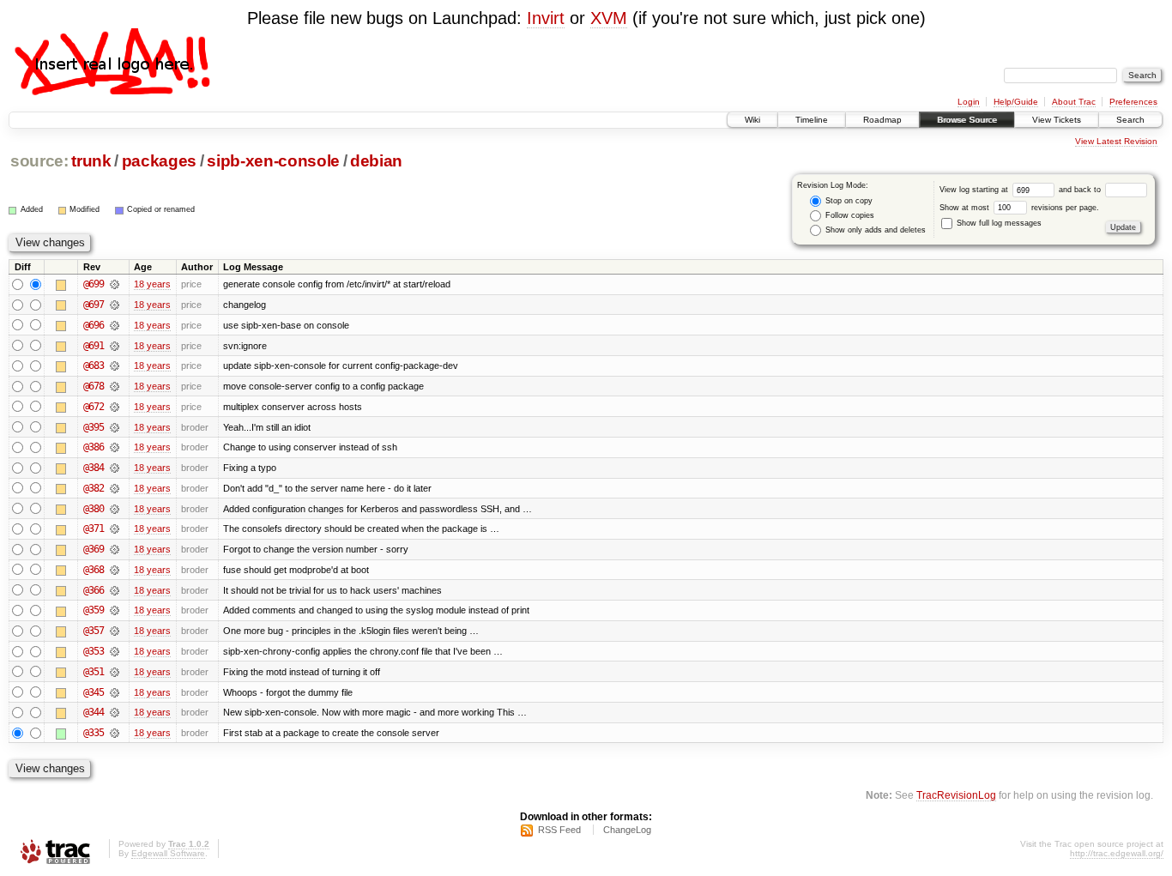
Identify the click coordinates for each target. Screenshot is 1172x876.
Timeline (811, 119)
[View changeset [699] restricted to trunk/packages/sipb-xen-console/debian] (114, 284)
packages (159, 161)
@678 (93, 386)
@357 (93, 631)
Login (969, 101)
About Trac (1074, 101)
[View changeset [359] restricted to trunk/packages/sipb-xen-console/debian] (114, 610)
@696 (93, 325)
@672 (93, 407)
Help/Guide (1016, 101)
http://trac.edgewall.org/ (1116, 853)
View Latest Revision (1116, 141)
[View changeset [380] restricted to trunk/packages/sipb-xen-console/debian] (114, 509)
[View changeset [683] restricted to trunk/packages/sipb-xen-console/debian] (114, 365)
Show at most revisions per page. (1019, 207)
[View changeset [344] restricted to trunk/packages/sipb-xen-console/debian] (114, 712)
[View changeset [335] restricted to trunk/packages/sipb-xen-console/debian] (114, 733)
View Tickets (1056, 119)
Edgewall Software (168, 853)
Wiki (752, 119)
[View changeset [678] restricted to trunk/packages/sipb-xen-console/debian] (114, 386)
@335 (93, 733)
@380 (93, 509)
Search (1130, 119)
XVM (608, 18)
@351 (93, 672)
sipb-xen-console (273, 161)
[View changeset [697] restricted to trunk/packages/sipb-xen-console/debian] (114, 305)
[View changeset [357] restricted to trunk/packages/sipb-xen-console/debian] (114, 631)
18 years (152, 284)
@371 (93, 529)
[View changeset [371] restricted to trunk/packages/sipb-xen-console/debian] (114, 529)
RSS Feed (559, 830)
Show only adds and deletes (874, 230)
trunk (91, 161)
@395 (93, 427)
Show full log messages (998, 223)
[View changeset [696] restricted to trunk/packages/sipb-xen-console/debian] (114, 325)
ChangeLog (627, 830)
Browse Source (967, 119)
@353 (93, 651)
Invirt (546, 18)
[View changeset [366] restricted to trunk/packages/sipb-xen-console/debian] (114, 590)
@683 (93, 365)
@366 (93, 590)
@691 (93, 346)
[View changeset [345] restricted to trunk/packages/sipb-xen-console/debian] (114, 692)
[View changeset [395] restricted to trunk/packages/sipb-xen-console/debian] (114, 427)
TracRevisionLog (956, 794)
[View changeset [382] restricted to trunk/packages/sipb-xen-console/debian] (114, 488)
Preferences (1133, 101)
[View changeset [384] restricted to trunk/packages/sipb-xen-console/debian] (114, 468)
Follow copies (848, 215)
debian (376, 161)
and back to (1081, 189)
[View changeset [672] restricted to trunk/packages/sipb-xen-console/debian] (114, 407)
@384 (93, 468)
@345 (93, 692)
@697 (93, 305)
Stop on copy (848, 200)
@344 (93, 712)
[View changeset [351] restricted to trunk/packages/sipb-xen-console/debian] (114, 672)
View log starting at (975, 189)
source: (39, 161)
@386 (93, 447)
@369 (93, 549)
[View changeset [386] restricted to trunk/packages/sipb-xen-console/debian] (114, 447)
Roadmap (882, 119)
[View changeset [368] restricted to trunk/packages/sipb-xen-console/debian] (114, 570)
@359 (93, 610)
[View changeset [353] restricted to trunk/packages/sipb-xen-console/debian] (114, 651)
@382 (93, 488)
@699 (93, 284)
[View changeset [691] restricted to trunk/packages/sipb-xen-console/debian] (114, 346)
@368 (93, 570)
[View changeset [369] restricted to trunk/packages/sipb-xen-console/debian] (114, 549)
